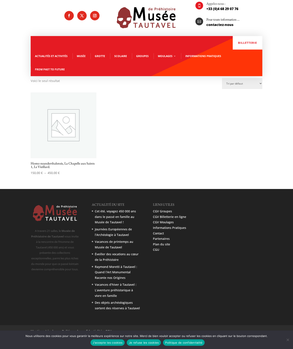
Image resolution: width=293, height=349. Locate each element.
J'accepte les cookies (107, 342)
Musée (81, 56)
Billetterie (247, 43)
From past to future (50, 69)
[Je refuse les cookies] (287, 340)
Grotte (100, 56)
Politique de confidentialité (183, 342)
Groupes (142, 56)
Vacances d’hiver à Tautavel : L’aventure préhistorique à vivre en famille (115, 290)
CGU (156, 250)
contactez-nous (219, 24)
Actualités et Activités (51, 56)
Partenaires (161, 239)
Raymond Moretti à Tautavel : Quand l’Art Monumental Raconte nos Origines (116, 272)
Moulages (165, 56)
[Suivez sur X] (82, 15)
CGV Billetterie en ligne (169, 217)
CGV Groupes (162, 211)
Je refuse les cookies (144, 342)
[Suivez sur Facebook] (69, 15)
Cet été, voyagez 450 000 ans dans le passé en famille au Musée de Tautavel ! (115, 216)
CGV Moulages (163, 222)
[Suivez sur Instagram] (95, 15)
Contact (158, 233)
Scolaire (120, 56)
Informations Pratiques (203, 56)
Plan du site (161, 244)
